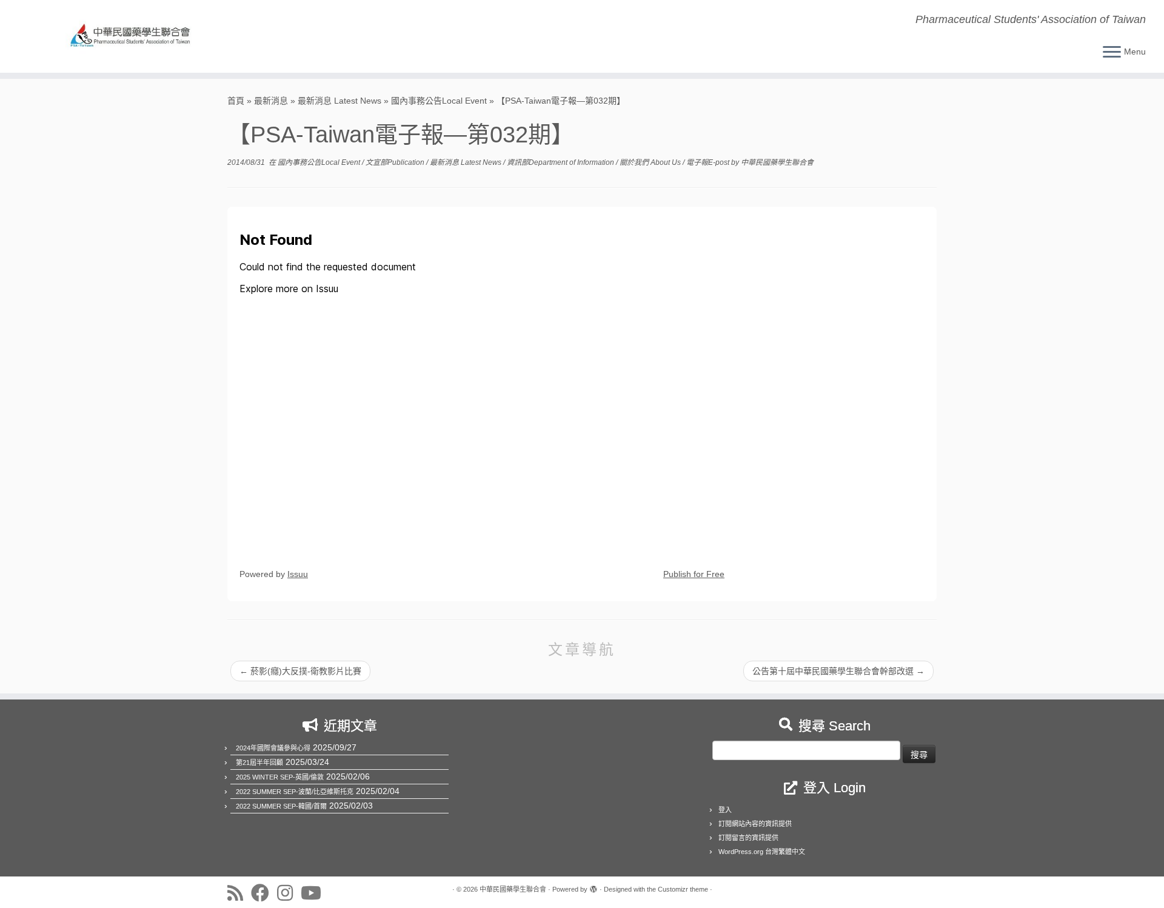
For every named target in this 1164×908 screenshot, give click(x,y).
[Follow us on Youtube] (315, 893)
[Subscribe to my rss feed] (239, 893)
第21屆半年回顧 (259, 762)
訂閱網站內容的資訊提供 (755, 823)
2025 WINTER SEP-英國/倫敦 (280, 777)
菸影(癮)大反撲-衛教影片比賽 (300, 671)
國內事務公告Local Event (439, 100)
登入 (725, 809)
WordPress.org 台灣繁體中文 (761, 851)
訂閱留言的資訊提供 (748, 837)
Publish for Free (693, 574)
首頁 (235, 100)
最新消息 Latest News (339, 100)
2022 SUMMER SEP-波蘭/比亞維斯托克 (294, 791)
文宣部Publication (396, 162)
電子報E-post (708, 162)
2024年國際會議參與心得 (273, 748)
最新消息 (271, 100)
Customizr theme (683, 889)
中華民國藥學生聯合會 (777, 162)
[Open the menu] (1112, 53)
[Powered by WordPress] (593, 887)
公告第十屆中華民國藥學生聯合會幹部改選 (838, 671)
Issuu (297, 574)
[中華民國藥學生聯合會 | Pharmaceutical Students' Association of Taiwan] (134, 36)
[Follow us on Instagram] (289, 893)
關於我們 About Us (651, 162)
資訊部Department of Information (561, 162)
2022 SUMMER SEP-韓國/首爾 (281, 806)
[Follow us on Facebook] (264, 893)
